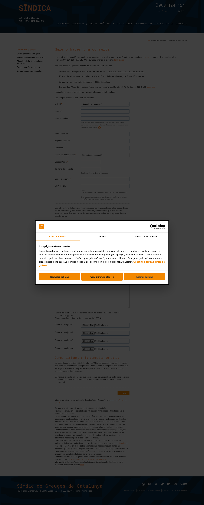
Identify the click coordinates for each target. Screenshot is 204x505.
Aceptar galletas (144, 276)
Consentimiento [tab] (57, 236)
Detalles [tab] (102, 236)
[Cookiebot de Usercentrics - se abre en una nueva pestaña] (152, 226)
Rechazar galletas (59, 276)
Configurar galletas (100, 276)
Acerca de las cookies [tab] (146, 236)
